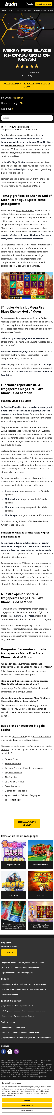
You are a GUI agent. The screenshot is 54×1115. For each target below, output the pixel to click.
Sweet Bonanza (12, 786)
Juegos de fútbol (38, 963)
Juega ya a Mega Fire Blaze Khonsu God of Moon (27, 85)
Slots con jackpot (24, 963)
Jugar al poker (41, 1011)
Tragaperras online (9, 963)
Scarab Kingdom (13, 763)
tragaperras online (25, 210)
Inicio (3, 10)
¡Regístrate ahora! (43, 4)
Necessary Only (27, 1105)
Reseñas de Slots (23, 10)
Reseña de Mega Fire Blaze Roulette (15, 989)
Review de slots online (18, 126)
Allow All (27, 1100)
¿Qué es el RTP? (7, 968)
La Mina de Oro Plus (14, 781)
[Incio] (2, 127)
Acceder (30, 4)
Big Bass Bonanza (13, 772)
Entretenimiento (39, 10)
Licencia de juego (43, 1037)
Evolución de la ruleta (10, 994)
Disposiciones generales (26, 1037)
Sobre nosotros (7, 1027)
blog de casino (19, 736)
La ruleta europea (39, 984)
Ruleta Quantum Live (38, 989)
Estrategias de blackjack (11, 1011)
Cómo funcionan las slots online (27, 968)
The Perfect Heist (13, 799)
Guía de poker (7, 1016)
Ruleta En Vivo (25, 984)
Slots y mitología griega (25, 973)
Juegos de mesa (7, 1006)
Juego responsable (8, 1037)
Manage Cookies (27, 1110)
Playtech (18, 97)
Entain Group (34, 1032)
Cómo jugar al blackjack (24, 1006)
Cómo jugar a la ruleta (10, 984)
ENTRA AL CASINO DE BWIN (27, 823)
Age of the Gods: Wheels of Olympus (22, 795)
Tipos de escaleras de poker (24, 1016)
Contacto (9, 952)
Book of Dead (11, 759)
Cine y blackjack (28, 1011)
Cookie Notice (44, 1091)
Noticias (11, 10)
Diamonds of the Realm (16, 790)
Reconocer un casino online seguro (14, 1032)
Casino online (20, 1027)
